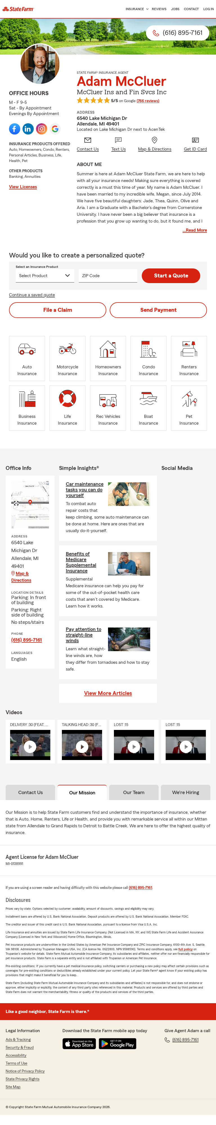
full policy (185, 949)
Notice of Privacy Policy (25, 1071)
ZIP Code (91, 276)
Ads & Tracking (18, 1040)
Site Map (13, 1087)
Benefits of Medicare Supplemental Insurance (81, 562)
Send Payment (158, 310)
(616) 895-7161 (26, 639)
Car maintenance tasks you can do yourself (85, 489)
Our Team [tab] (134, 792)
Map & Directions (21, 576)
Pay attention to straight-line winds (83, 635)
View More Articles (108, 693)
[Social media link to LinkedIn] (28, 129)
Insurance (135, 9)
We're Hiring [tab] (185, 792)
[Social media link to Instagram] (41, 129)
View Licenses (23, 187)
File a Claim (57, 310)
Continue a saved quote (32, 295)
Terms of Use (16, 1063)
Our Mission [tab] (82, 792)
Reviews (159, 9)
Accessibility (16, 1055)
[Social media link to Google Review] (55, 129)
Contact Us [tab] (30, 792)
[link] (18, 9)
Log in (208, 9)
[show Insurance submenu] (146, 9)
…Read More (195, 230)
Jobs (175, 9)
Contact (191, 9)
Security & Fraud (20, 1048)
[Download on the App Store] (79, 1043)
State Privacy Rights (22, 1079)
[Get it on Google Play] (117, 1043)
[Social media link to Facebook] (14, 129)
